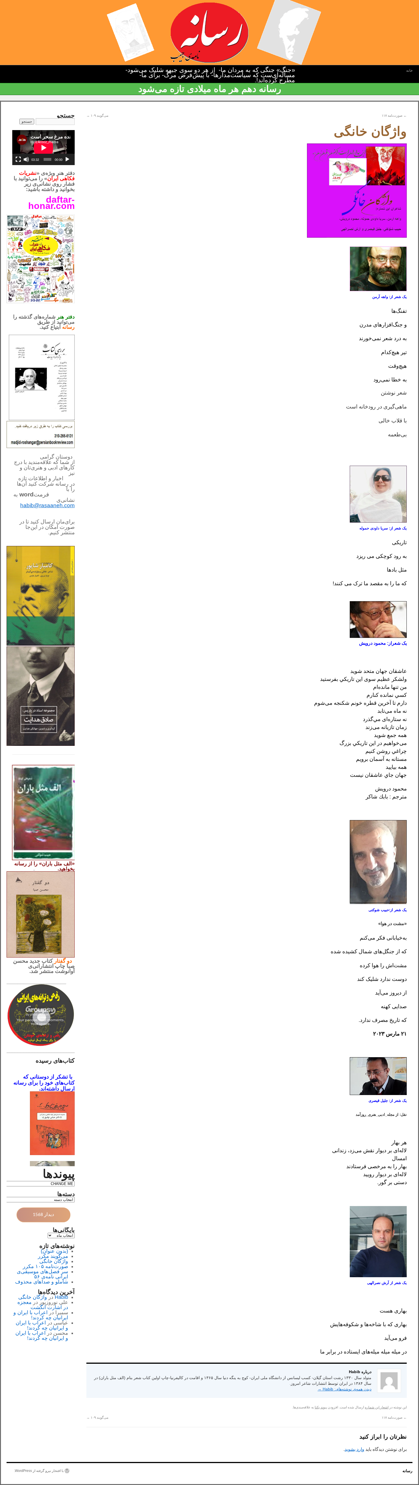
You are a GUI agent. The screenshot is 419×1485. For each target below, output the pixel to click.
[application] (43, 147)
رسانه (407, 1470)
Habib (61, 1297)
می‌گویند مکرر (53, 1256)
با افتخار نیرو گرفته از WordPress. (39, 1471)
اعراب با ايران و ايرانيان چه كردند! (40, 1315)
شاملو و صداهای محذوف (41, 1282)
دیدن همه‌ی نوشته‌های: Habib (344, 1389)
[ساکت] (26, 159)
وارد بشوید (354, 1449)
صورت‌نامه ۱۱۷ (394, 116)
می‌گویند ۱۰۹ (97, 116)
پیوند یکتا (321, 1407)
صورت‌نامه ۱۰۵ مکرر (45, 1266)
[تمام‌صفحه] (18, 159)
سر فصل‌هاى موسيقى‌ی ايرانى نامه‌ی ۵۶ (42, 1274)
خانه (409, 70)
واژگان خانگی (53, 1261)
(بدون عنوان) (54, 1251)
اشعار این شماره (377, 1407)
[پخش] (67, 159)
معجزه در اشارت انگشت (42, 1304)
